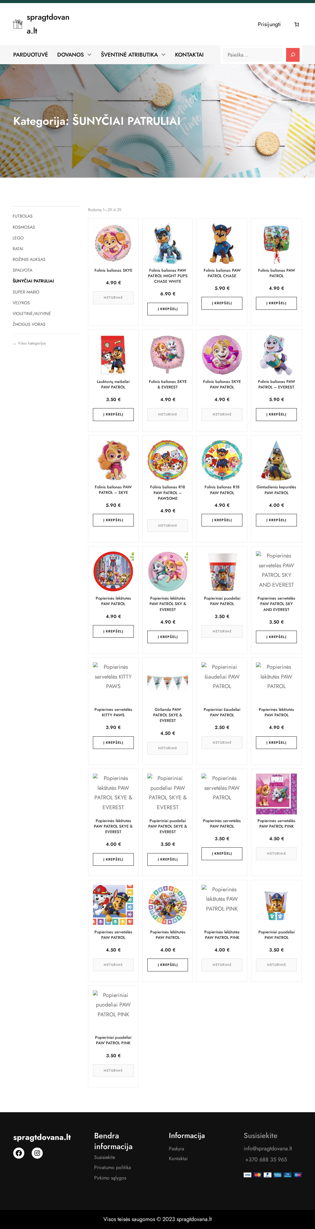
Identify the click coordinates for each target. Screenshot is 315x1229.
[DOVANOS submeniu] (89, 54)
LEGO (18, 238)
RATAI (18, 249)
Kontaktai (178, 1158)
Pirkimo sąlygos (110, 1177)
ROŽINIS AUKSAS (29, 259)
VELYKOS (21, 303)
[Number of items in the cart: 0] (297, 24)
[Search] (293, 55)
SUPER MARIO (26, 292)
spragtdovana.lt (42, 1137)
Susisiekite (104, 1157)
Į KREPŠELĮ (168, 308)
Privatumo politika (112, 1167)
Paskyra (176, 1148)
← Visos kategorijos (29, 343)
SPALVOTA (22, 270)
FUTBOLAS (23, 216)
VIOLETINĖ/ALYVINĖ (32, 313)
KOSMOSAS (24, 227)
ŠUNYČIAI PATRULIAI (33, 281)
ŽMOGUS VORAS (29, 324)
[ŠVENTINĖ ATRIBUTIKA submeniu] (163, 54)
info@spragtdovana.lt (268, 1148)
